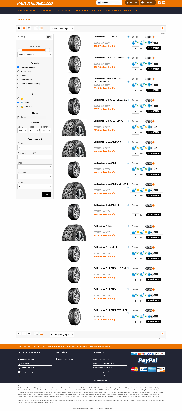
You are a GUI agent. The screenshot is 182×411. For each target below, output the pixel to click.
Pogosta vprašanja (100, 346)
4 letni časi (27, 107)
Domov (22, 346)
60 (29, 28)
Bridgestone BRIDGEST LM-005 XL (110, 58)
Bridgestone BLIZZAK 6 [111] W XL (110, 268)
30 (24, 28)
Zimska (26, 102)
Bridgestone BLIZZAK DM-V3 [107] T (111, 184)
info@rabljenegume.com (31, 372)
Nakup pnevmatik (56, 346)
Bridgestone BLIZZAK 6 (105, 163)
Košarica (149, 3)
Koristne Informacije (77, 346)
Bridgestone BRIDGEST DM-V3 (108, 121)
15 (19, 28)
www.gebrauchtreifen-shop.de (104, 376)
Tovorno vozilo (26, 80)
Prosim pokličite (27, 367)
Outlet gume (64, 10)
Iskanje (46, 194)
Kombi (23, 76)
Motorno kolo (26, 71)
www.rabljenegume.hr (101, 372)
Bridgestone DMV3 (103, 226)
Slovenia (104, 2)
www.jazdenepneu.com (102, 380)
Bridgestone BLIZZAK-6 (105, 289)
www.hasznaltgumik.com (102, 368)
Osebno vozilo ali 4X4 (29, 67)
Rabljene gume (27, 10)
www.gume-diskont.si (101, 359)
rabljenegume (34, 3)
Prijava (133, 3)
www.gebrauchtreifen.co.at (103, 363)
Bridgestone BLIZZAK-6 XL (106, 205)
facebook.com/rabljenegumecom (34, 376)
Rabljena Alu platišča (89, 10)
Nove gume (46, 10)
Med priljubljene (37, 346)
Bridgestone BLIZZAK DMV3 (107, 142)
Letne (25, 98)
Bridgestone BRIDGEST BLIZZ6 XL (110, 100)
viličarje (23, 88)
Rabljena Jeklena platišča (122, 10)
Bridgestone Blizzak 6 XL (105, 247)
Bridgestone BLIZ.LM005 (105, 37)
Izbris (49, 37)
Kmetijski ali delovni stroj (30, 84)
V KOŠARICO (154, 48)
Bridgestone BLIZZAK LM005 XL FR (111, 310)
